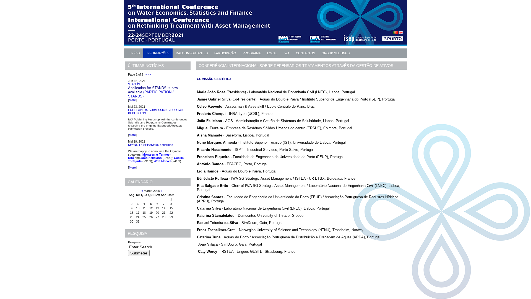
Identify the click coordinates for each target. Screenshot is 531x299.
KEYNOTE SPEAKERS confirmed (150, 144)
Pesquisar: (135, 242)
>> (149, 74)
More (132, 100)
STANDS (134, 84)
